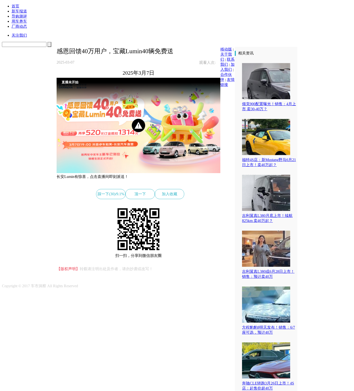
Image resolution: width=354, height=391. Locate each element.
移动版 (226, 49)
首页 (15, 6)
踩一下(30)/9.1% (111, 194)
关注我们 (19, 35)
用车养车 (19, 21)
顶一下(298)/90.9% (140, 195)
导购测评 (19, 16)
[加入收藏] (24, 84)
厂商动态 (19, 26)
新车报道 (19, 11)
